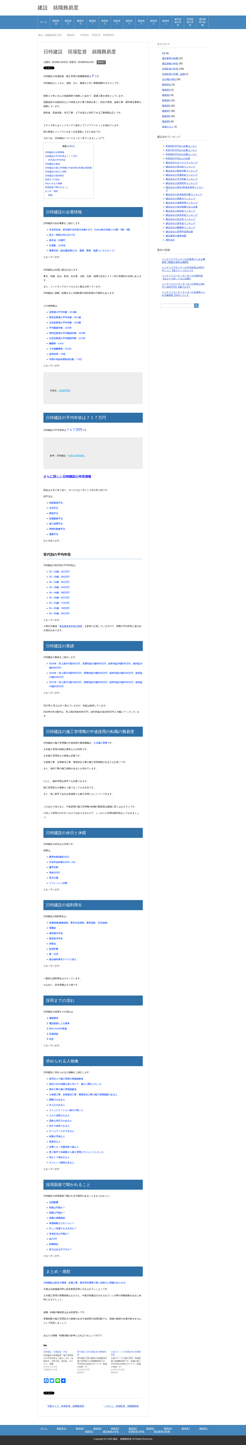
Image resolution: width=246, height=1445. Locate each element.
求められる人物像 (53, 183)
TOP (50, 35)
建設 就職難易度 (58, 8)
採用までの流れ (52, 179)
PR (163, 53)
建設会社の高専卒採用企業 (179, 231)
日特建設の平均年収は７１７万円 (61, 156)
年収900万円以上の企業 (178, 158)
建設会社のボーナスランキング (182, 162)
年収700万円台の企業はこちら (181, 150)
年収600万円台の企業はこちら (181, 146)
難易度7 (92, 22)
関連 (50, 195)
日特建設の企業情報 (54, 152)
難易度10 (56, 22)
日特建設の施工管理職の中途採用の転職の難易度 (68, 168)
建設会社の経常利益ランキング (182, 215)
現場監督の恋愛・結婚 (173, 74)
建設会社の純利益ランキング (180, 211)
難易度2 (153, 22)
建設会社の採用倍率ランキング (182, 183)
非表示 (71, 146)
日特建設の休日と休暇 (55, 171)
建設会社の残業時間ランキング (182, 203)
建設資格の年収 (178, 22)
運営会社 (170, 240)
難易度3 (141, 22)
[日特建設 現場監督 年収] (60, 1360)
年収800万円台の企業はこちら (181, 154)
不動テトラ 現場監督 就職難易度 (66, 1406)
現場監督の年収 (190, 22)
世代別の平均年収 (56, 160)
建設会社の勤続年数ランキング (182, 171)
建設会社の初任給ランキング (180, 167)
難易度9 (68, 22)
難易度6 (104, 22)
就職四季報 (64, 390)
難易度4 (129, 22)
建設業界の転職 (202, 22)
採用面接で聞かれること (56, 187)
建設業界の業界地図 (176, 236)
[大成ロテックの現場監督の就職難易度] (128, 1362)
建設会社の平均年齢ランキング (182, 179)
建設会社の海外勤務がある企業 (182, 207)
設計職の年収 (169, 79)
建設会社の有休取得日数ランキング (184, 194)
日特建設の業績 (52, 164)
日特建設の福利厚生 (54, 175)
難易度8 (80, 22)
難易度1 (165, 22)
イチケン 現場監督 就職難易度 (121, 1406)
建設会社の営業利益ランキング (182, 175)
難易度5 (117, 22)
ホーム (43, 22)
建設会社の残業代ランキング (180, 198)
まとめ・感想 (51, 191)
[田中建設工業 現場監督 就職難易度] (94, 1362)
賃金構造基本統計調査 (70, 626)
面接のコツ (168, 127)
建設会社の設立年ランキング (180, 219)
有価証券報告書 (76, 455)
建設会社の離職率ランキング (180, 227)
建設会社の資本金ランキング (180, 223)
